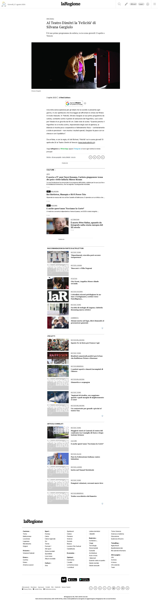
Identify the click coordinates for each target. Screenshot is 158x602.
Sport (47, 531)
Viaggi (91, 543)
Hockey (47, 534)
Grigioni (25, 546)
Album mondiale (50, 559)
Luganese (26, 541)
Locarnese (26, 539)
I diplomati (92, 558)
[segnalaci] (126, 4)
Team (113, 567)
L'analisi (69, 562)
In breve (113, 562)
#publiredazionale (117, 548)
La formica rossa (72, 565)
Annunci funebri (66, 587)
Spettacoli (70, 531)
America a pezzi (28, 565)
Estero (25, 557)
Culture (48, 563)
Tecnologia (92, 545)
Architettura (93, 553)
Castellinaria (71, 549)
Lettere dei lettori (94, 531)
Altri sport (48, 549)
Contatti (48, 587)
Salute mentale (94, 563)
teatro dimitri (66, 157)
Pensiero (70, 536)
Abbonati (133, 4)
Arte (46, 565)
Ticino (25, 534)
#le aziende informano (118, 551)
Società (69, 541)
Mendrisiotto (27, 544)
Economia (70, 553)
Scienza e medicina (117, 534)
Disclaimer (34, 587)
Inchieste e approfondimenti (94, 541)
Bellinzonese (27, 536)
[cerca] (119, 4)
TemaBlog (115, 543)
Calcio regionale (50, 539)
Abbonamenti (25, 587)
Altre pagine (115, 555)
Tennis (47, 544)
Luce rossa (48, 556)
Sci (46, 541)
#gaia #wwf (115, 545)
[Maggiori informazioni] (85, 103)
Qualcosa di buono (117, 539)
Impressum (41, 587)
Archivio (114, 560)
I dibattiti (92, 534)
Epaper (141, 4)
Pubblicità (57, 587)
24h (112, 557)
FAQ (52, 587)
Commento (70, 560)
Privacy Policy (27, 589)
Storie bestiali (93, 548)
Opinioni (70, 557)
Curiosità (92, 551)
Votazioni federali (28, 553)
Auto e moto (93, 555)
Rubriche (92, 538)
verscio (73, 157)
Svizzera (26, 551)
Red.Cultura (65, 98)
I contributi (70, 567)
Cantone (26, 531)
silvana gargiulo (56, 157)
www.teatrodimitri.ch (86, 142)
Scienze (69, 539)
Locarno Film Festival (74, 546)
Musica (69, 544)
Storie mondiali (50, 551)
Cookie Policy (38, 589)
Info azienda (115, 565)
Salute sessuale (94, 565)
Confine (25, 560)
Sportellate (48, 554)
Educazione (115, 536)
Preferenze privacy (50, 589)
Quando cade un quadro (97, 560)
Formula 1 (48, 546)
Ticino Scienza (116, 531)
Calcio (47, 536)
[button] (91, 588)
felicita (49, 157)
